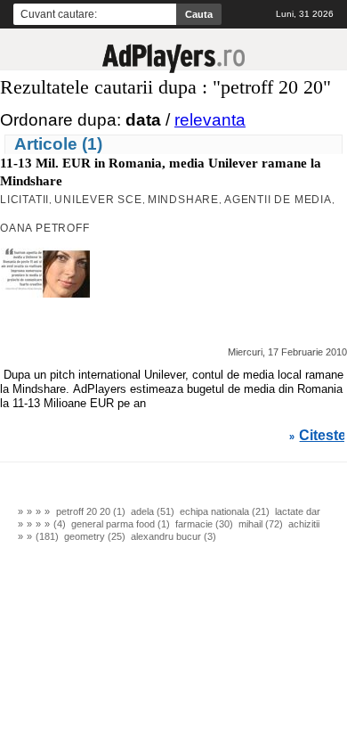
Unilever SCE (98, 199)
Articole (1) (58, 144)
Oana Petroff (45, 228)
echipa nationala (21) (225, 511)
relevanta (210, 119)
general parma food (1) (120, 524)
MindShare (183, 199)
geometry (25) (94, 536)
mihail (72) (260, 524)
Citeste (322, 436)
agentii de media (278, 199)
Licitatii (24, 199)
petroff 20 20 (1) (90, 511)
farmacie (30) (204, 524)
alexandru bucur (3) (173, 536)
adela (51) (152, 511)
